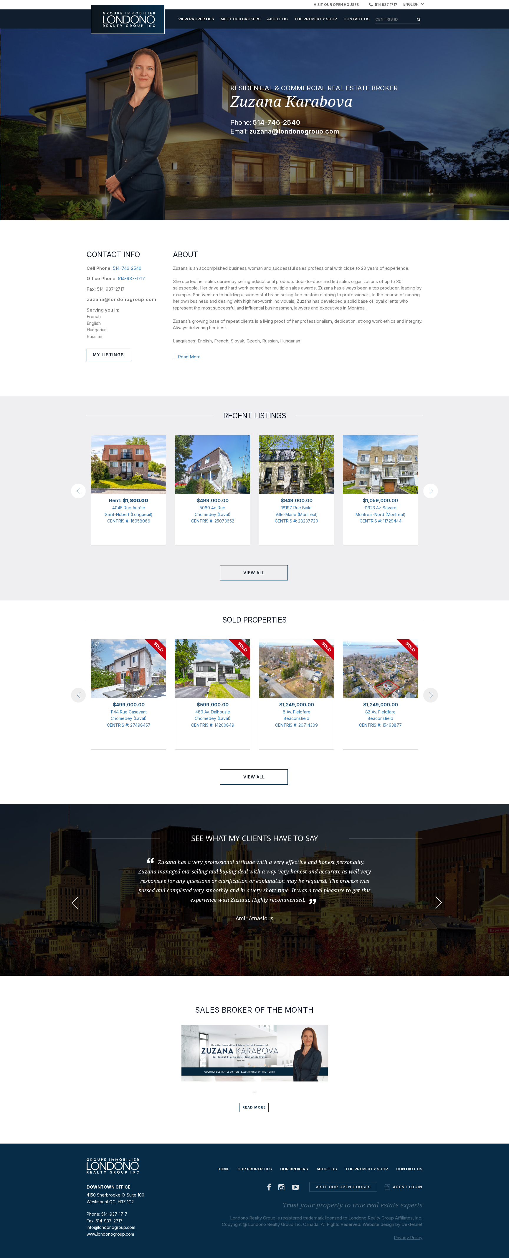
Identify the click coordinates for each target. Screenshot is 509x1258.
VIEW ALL (254, 572)
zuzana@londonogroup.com (121, 299)
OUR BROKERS (294, 1169)
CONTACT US (356, 18)
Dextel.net (411, 1224)
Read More (189, 357)
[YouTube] (295, 1188)
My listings (108, 354)
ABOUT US (277, 18)
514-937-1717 (131, 278)
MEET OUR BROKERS (241, 18)
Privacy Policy (408, 1237)
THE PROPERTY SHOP (315, 18)
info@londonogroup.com (111, 1227)
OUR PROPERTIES (254, 1169)
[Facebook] (269, 1188)
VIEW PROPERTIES (196, 18)
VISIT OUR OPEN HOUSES (336, 4)
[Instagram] (281, 1188)
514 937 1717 (386, 4)
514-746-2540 (127, 268)
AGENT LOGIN (407, 1187)
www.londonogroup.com (110, 1234)
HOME (223, 1169)
